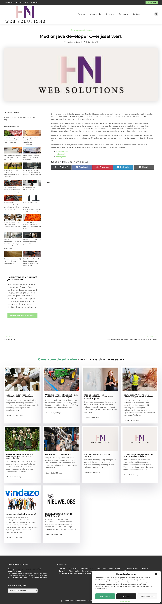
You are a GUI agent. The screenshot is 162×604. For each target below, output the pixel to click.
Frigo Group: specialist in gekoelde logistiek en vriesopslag (32, 157)
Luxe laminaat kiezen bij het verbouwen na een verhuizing (12, 157)
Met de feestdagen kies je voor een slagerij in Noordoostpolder (12, 140)
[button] (156, 574)
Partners (81, 14)
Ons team (123, 14)
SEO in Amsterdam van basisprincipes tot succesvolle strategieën (12, 224)
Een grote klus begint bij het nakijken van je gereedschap (32, 242)
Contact (136, 14)
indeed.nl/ (60, 154)
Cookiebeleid (125, 601)
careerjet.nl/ (61, 157)
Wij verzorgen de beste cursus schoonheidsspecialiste (138, 455)
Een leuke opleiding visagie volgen (97, 455)
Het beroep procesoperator (58, 454)
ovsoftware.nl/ (62, 152)
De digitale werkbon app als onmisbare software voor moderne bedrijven (32, 172)
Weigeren (126, 596)
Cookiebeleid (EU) (131, 568)
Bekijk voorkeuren (147, 596)
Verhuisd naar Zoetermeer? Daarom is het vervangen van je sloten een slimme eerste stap (12, 244)
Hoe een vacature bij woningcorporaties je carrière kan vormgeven (98, 397)
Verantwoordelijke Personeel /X (21, 514)
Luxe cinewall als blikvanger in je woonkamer (29, 190)
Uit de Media (95, 14)
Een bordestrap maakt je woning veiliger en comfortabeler (12, 261)
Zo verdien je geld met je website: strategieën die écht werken (84, 573)
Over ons (110, 14)
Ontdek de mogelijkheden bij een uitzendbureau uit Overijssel (61, 396)
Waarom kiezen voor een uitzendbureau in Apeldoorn (19, 396)
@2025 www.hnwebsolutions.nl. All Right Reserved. (81, 601)
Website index (114, 568)
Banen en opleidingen (81, 30)
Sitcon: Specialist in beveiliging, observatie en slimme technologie (12, 190)
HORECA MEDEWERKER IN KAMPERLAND (58, 515)
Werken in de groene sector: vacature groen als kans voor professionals (20, 456)
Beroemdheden (87, 568)
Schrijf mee (101, 568)
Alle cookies (105, 596)
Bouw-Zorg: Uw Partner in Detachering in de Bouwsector (138, 396)
